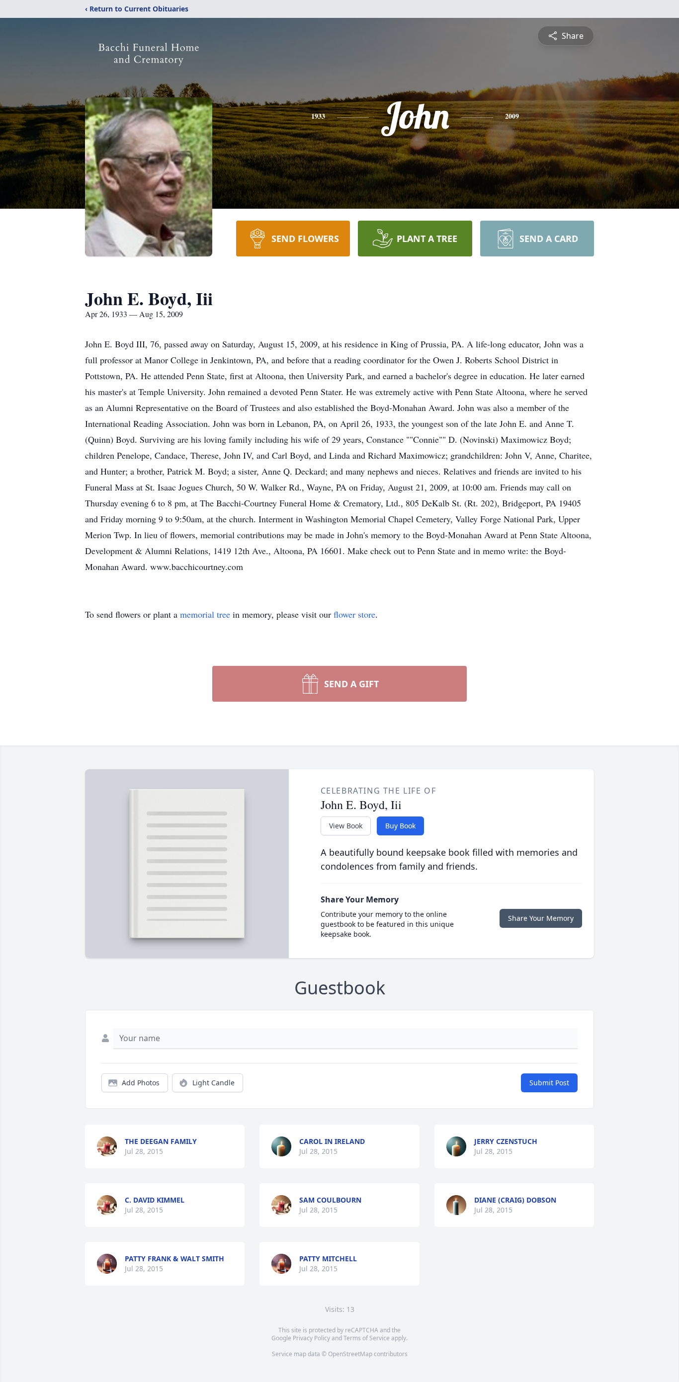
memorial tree (205, 614)
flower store (354, 614)
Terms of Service (366, 1338)
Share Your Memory (541, 918)
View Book (345, 825)
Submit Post (549, 1082)
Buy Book (400, 825)
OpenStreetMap (350, 1354)
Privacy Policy (311, 1338)
